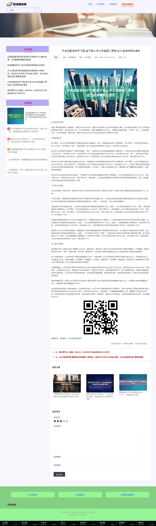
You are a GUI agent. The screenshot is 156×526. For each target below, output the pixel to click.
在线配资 (113, 4)
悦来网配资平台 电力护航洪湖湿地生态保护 (26, 65)
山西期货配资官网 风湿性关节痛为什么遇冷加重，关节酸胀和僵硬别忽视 (27, 58)
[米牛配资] (17, 4)
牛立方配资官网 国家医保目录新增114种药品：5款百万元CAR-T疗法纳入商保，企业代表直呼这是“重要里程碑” (101, 357)
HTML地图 (90, 512)
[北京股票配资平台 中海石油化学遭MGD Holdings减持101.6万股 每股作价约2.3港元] (15, 116)
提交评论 (59, 474)
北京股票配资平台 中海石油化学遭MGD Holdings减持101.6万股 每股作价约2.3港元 (35, 116)
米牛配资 (101, 4)
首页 (90, 4)
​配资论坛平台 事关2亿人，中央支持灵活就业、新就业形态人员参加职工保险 (26, 140)
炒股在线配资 (127, 4)
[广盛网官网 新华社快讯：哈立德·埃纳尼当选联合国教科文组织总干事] (67, 383)
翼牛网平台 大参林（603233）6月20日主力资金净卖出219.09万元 (84, 352)
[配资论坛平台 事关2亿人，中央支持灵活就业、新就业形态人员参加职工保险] (100, 383)
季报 (56, 57)
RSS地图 (82, 512)
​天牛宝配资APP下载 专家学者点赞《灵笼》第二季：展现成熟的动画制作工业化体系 (27, 130)
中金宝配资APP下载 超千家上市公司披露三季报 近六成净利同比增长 (27, 83)
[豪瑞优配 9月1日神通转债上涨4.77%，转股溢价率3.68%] (133, 382)
